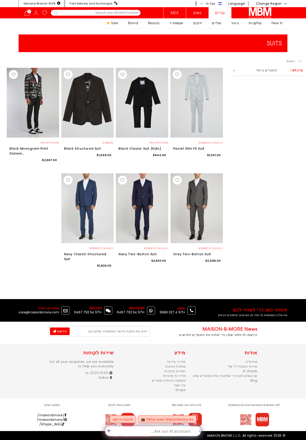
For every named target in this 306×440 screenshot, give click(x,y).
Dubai (104, 377)
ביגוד (235, 23)
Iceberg (108, 143)
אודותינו (251, 361)
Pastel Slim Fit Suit (189, 148)
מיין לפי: (297, 70)
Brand (133, 23)
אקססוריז (176, 23)
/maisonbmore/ (51, 415)
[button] (211, 3)
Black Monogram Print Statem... (28, 151)
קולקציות (255, 23)
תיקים (197, 23)
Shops (180, 390)
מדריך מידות (176, 361)
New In (277, 23)
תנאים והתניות (175, 371)
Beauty (154, 23)
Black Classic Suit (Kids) (140, 148)
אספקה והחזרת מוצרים (168, 380)
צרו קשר (179, 385)
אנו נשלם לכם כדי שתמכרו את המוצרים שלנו (225, 376)
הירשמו (61, 331)
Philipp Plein (159, 143)
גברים (220, 13)
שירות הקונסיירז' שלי (242, 366)
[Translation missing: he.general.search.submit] (56, 12)
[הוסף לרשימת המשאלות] (177, 74)
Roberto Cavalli (211, 143)
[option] (196, 103)
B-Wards (250, 371)
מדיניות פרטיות (174, 376)
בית (300, 61)
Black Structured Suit (82, 148)
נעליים (216, 23)
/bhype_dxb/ (50, 424)
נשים (197, 13)
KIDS (175, 13)
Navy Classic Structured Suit (85, 256)
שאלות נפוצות (175, 366)
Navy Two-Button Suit (138, 254)
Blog (253, 380)
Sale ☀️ (112, 23)
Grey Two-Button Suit (192, 254)
